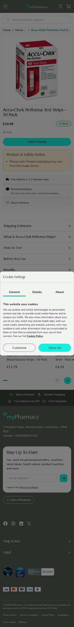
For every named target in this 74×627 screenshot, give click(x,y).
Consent (14, 292)
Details (37, 292)
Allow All (54, 348)
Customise (19, 348)
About (60, 292)
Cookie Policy (35, 336)
